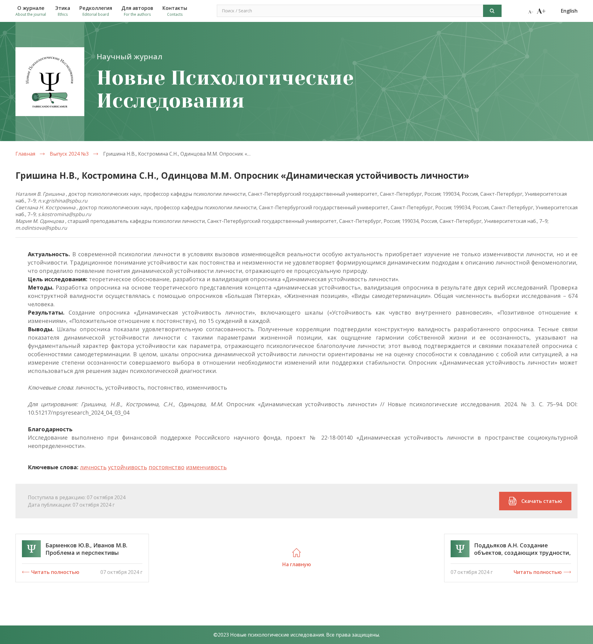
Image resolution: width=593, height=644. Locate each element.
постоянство (166, 467)
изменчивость (206, 467)
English (569, 10)
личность (93, 467)
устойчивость (127, 467)
